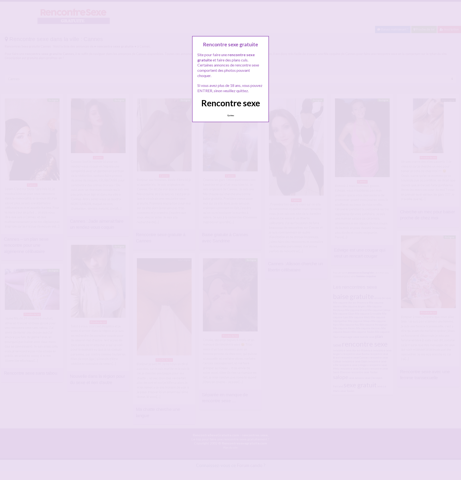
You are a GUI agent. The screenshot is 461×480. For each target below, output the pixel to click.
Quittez (230, 115)
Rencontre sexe (230, 103)
